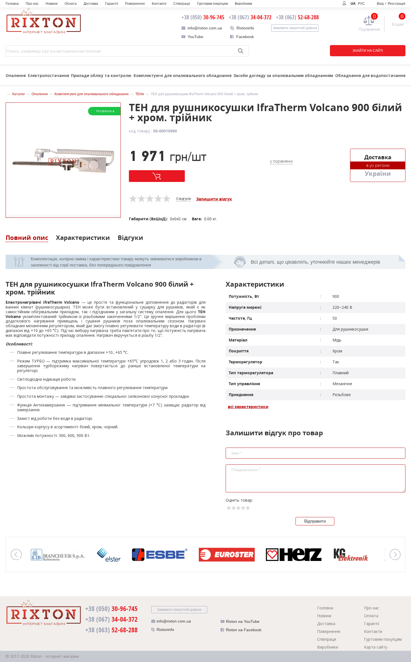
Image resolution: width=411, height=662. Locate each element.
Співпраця (181, 4)
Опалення (16, 75)
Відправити (315, 521)
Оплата (71, 4)
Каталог (18, 94)
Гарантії (111, 4)
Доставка (91, 4)
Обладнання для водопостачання (370, 75)
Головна (12, 4)
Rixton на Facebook (243, 630)
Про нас (32, 4)
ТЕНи (139, 94)
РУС (361, 4)
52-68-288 (297, 17)
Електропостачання (48, 75)
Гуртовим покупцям (212, 4)
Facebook (245, 36)
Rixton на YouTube (242, 621)
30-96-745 (202, 17)
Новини (52, 4)
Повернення (135, 4)
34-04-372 (250, 17)
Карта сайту (375, 647)
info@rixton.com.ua (205, 28)
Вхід (391, 4)
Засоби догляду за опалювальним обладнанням (283, 75)
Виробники (243, 4)
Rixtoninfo (245, 28)
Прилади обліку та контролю (101, 75)
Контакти (159, 4)
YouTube (195, 36)
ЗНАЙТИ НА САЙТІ (368, 51)
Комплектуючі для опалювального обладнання (183, 75)
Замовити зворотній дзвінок (295, 28)
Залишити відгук (214, 199)
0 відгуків (183, 199)
